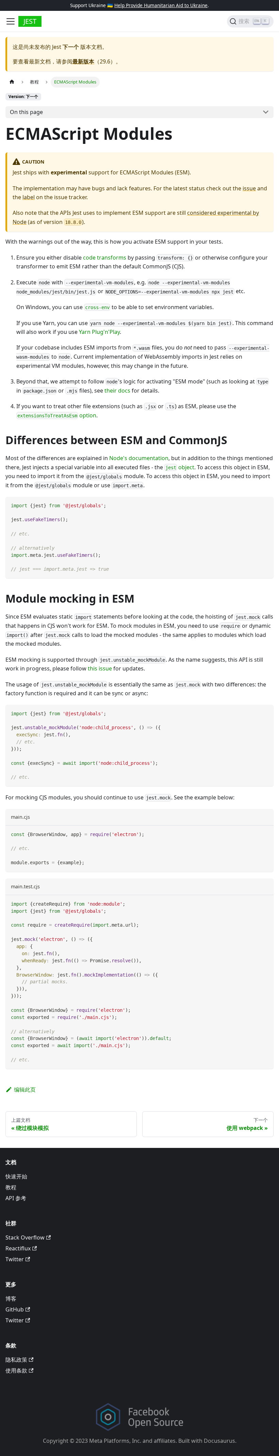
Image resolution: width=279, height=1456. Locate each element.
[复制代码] (265, 505)
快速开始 (16, 1176)
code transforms (104, 257)
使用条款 (16, 1370)
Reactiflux (18, 1248)
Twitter (14, 1259)
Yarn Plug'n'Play (99, 332)
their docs (117, 390)
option (56, 415)
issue (249, 188)
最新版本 (83, 61)
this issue (100, 668)
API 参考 (15, 1198)
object (179, 467)
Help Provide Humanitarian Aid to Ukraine (161, 5)
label (28, 197)
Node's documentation (138, 458)
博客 (10, 1298)
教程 (10, 1187)
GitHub (14, 1309)
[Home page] (11, 82)
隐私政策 (16, 1359)
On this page (26, 112)
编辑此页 (25, 1089)
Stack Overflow (25, 1237)
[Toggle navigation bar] (10, 21)
